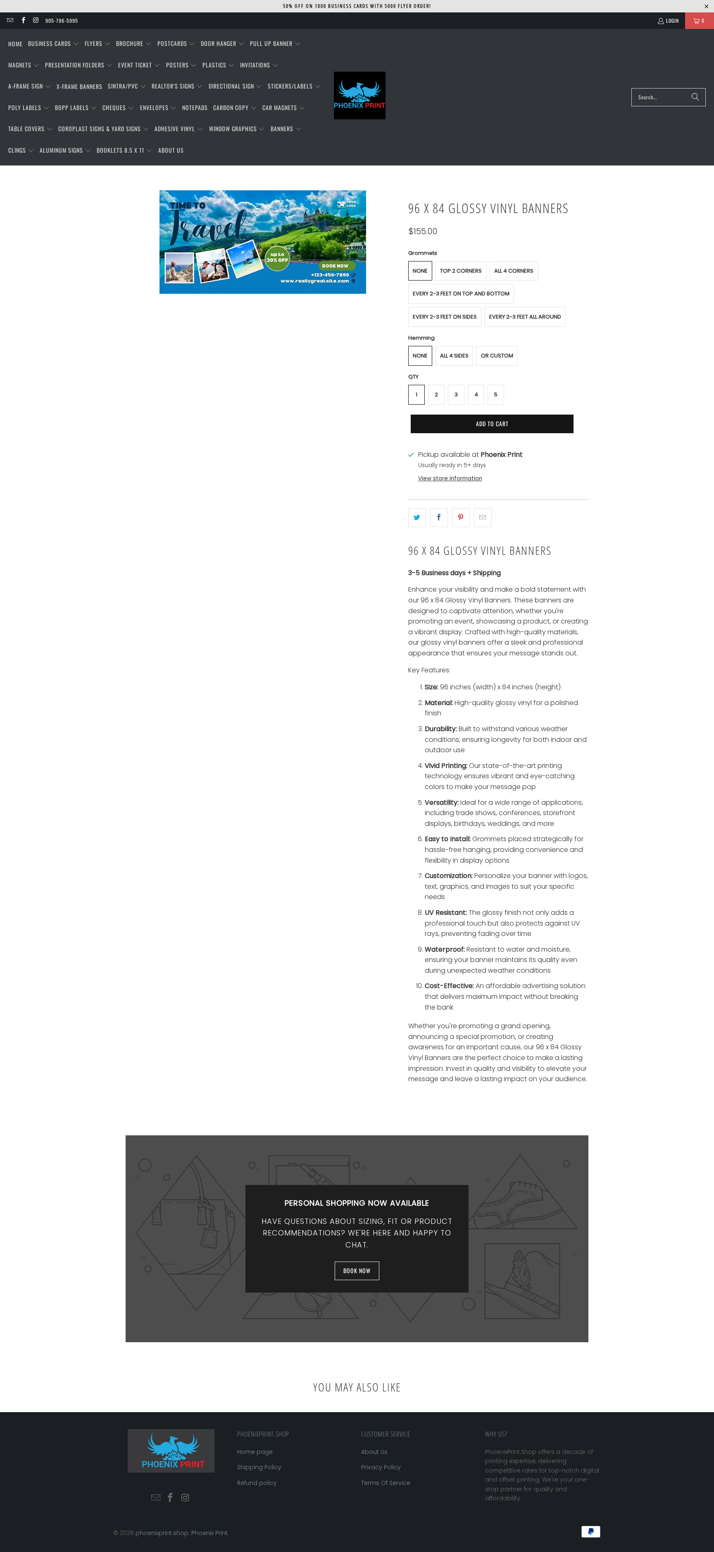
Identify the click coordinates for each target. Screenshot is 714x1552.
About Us (374, 1452)
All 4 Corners (513, 271)
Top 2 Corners (461, 271)
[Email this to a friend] (483, 517)
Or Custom (497, 356)
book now (357, 1270)
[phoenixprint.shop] (360, 97)
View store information (450, 478)
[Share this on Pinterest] (461, 517)
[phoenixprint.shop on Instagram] (35, 20)
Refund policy (257, 1483)
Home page (255, 1452)
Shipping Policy (259, 1467)
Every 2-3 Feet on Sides (445, 317)
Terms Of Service (385, 1483)
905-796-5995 (61, 20)
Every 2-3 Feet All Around (525, 317)
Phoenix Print (209, 1533)
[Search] (695, 97)
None (420, 271)
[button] (53, 44)
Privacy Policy (381, 1467)
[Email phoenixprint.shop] (9, 20)
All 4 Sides (454, 356)
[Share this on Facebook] (439, 517)
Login (672, 20)
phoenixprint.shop (162, 1533)
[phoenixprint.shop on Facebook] (22, 20)
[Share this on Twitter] (417, 517)
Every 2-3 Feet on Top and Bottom (461, 293)
